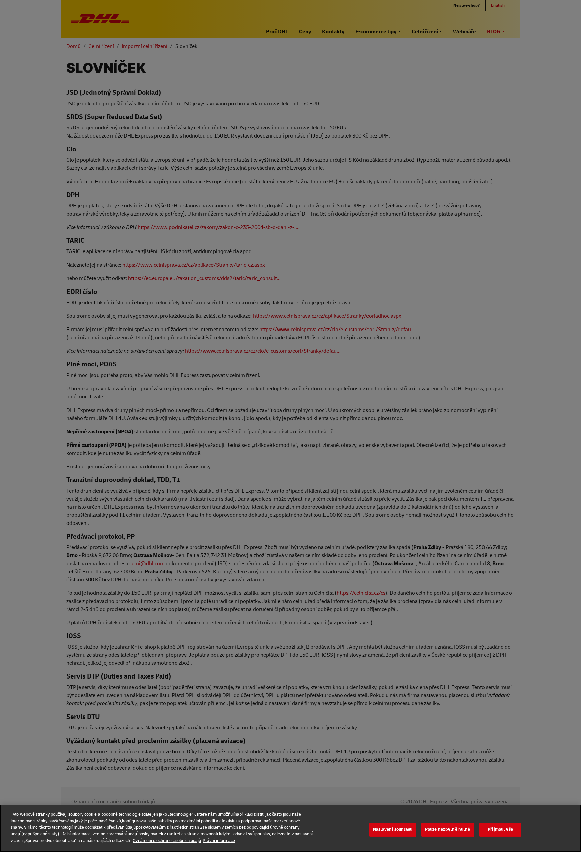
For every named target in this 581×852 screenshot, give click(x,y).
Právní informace (219, 840)
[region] (290, 828)
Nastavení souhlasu (392, 829)
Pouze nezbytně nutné (447, 829)
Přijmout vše (500, 829)
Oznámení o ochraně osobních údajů (167, 840)
